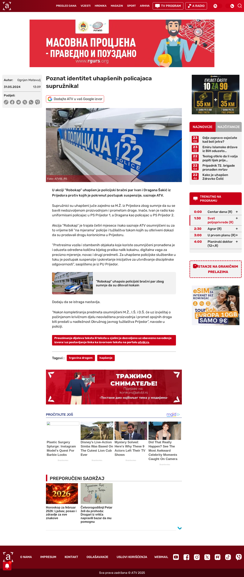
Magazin (117, 5)
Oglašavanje (97, 557)
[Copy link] (6, 102)
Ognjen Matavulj (29, 80)
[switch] (217, 6)
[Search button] (240, 6)
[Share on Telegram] (18, 102)
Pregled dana (66, 5)
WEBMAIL (161, 557)
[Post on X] (24, 102)
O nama (26, 557)
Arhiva (145, 5)
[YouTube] (176, 557)
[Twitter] (207, 557)
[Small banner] (215, 94)
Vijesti (86, 5)
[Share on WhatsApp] (31, 102)
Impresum (48, 557)
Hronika (101, 5)
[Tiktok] (228, 557)
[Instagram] (197, 557)
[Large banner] (122, 43)
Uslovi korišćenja (132, 557)
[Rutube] (218, 557)
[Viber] (239, 557)
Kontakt (71, 557)
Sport (131, 5)
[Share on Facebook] (12, 102)
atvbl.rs (143, 342)
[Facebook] (186, 557)
